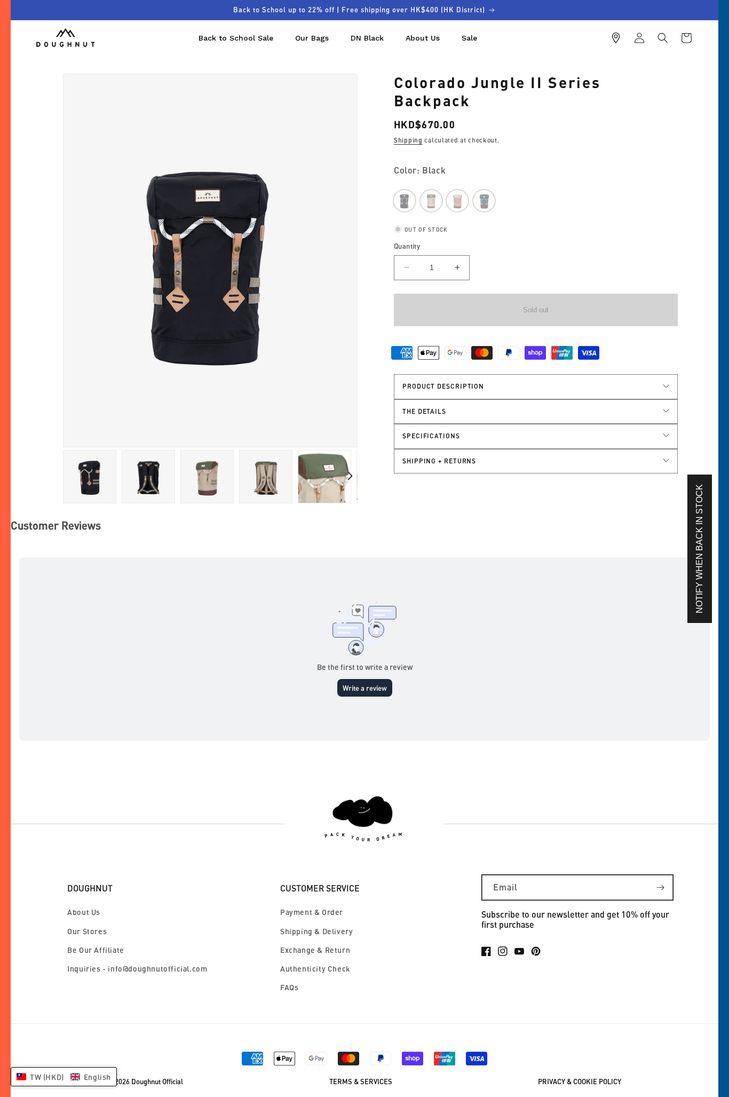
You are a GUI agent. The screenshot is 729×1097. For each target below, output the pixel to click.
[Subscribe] (660, 887)
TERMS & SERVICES (360, 1082)
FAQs (289, 987)
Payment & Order (311, 912)
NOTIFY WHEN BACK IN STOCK (699, 548)
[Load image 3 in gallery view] (148, 476)
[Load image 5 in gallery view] (207, 476)
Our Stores (87, 931)
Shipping (408, 140)
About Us (83, 912)
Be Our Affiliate (95, 949)
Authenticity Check (315, 968)
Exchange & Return (315, 949)
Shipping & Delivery (316, 931)
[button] (663, 38)
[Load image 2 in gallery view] (89, 476)
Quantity (407, 246)
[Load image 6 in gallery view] (265, 476)
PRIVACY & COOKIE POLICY (579, 1082)
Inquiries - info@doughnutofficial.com (137, 968)
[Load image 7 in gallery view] (324, 476)
